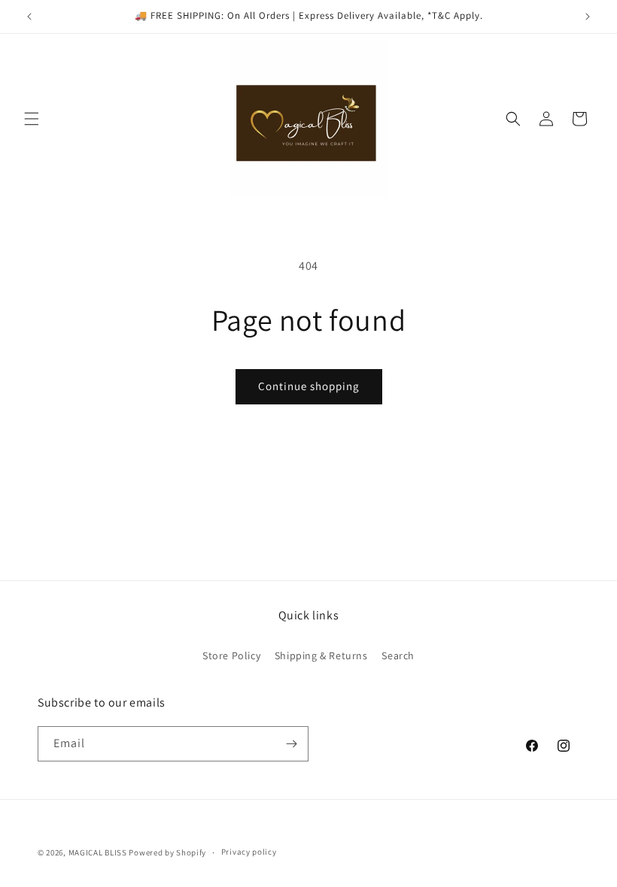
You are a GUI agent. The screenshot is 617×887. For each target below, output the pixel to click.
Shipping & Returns (321, 655)
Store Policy (231, 655)
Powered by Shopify (167, 852)
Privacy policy (249, 851)
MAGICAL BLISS (97, 852)
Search (398, 655)
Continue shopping (309, 386)
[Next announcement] (587, 16)
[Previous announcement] (29, 16)
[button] (31, 118)
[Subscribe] (291, 743)
